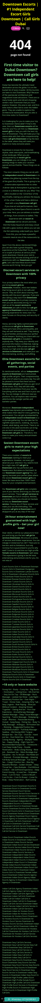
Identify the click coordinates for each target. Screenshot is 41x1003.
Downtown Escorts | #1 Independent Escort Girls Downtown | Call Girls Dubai (20, 14)
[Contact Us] (28, 28)
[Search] (23, 28)
